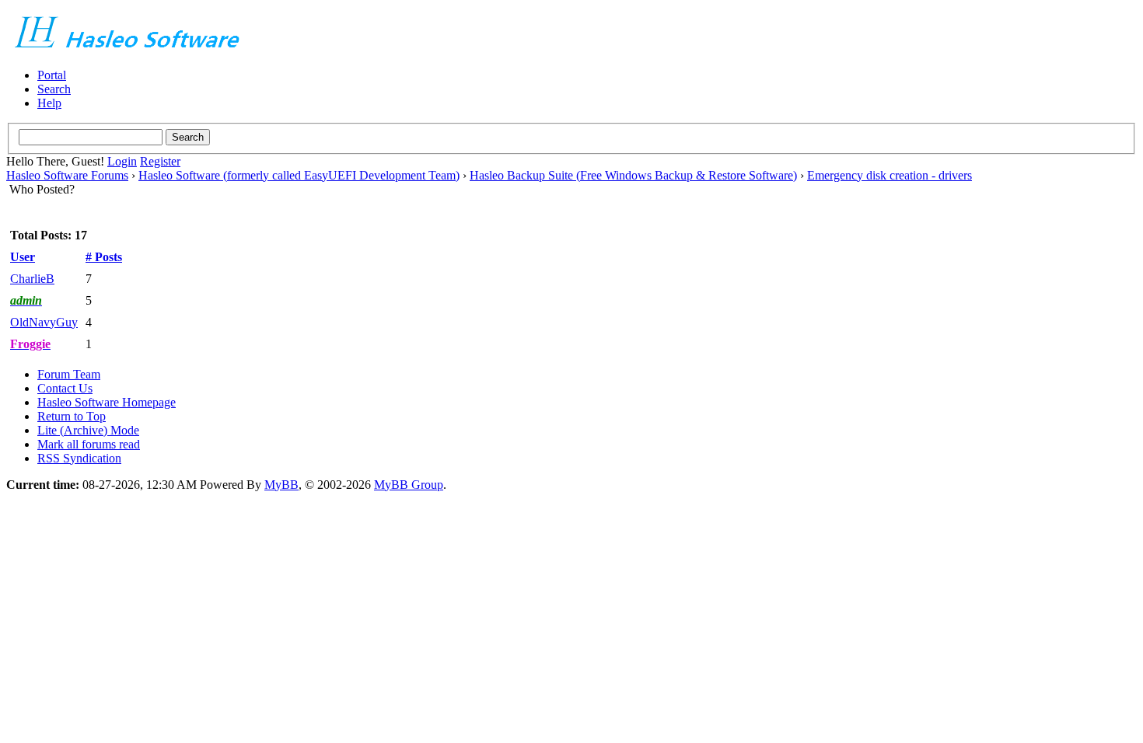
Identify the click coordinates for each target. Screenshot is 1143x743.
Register (160, 161)
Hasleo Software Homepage (106, 402)
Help (49, 103)
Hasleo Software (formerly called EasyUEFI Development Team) (299, 175)
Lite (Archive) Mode (88, 430)
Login (122, 161)
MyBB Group (408, 484)
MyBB (281, 484)
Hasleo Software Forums (67, 175)
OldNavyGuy (44, 322)
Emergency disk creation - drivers (889, 175)
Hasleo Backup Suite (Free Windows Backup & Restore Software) (633, 175)
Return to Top (71, 416)
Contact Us (65, 388)
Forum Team (68, 374)
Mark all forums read (88, 444)
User (22, 256)
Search (54, 89)
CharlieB (32, 278)
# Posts (104, 256)
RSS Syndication (79, 458)
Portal (51, 75)
